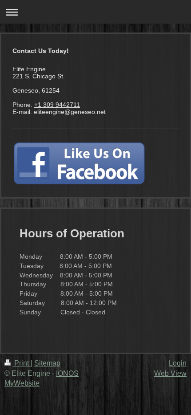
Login (178, 363)
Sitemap (47, 363)
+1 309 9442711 (57, 104)
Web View (170, 373)
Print (21, 363)
